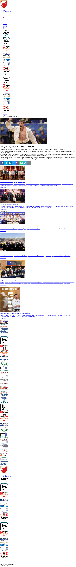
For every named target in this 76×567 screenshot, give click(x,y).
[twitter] (6, 163)
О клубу (4, 28)
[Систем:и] (39, 55)
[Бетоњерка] (6, 321)
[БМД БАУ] (6, 323)
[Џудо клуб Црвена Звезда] (3, 8)
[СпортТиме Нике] (39, 49)
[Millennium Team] (39, 36)
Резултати (5, 24)
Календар (5, 25)
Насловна (5, 21)
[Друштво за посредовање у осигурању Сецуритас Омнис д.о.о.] (6, 380)
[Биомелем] (6, 371)
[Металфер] (6, 327)
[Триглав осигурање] (39, 46)
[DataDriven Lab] (39, 41)
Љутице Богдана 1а (7, 11)
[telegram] (25, 163)
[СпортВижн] (6, 384)
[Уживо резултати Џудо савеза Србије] (39, 69)
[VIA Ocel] (39, 65)
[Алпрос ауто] (6, 385)
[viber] (17, 163)
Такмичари (5, 26)
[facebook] (2, 163)
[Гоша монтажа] (6, 331)
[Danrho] (6, 349)
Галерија (4, 27)
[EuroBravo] (39, 52)
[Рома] (6, 329)
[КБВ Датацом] (39, 61)
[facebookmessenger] (14, 163)
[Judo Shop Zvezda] (3, 112)
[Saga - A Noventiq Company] (6, 373)
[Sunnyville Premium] (39, 57)
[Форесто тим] (6, 325)
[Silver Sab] (6, 363)
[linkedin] (10, 163)
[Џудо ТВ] (39, 33)
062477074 (5, 10)
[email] (29, 163)
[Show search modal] (4, 112)
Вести (4, 23)
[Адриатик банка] (39, 54)
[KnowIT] (6, 368)
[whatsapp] (21, 163)
